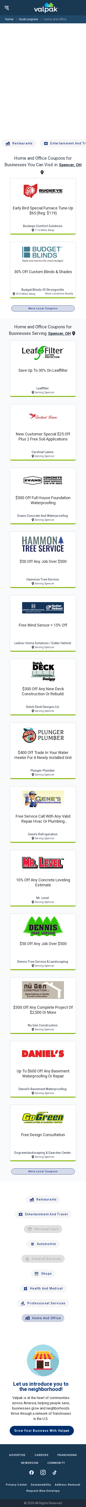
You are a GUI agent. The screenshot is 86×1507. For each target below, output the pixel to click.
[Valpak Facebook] (32, 1472)
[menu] (7, 8)
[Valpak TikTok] (54, 1472)
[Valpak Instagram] (43, 1472)
